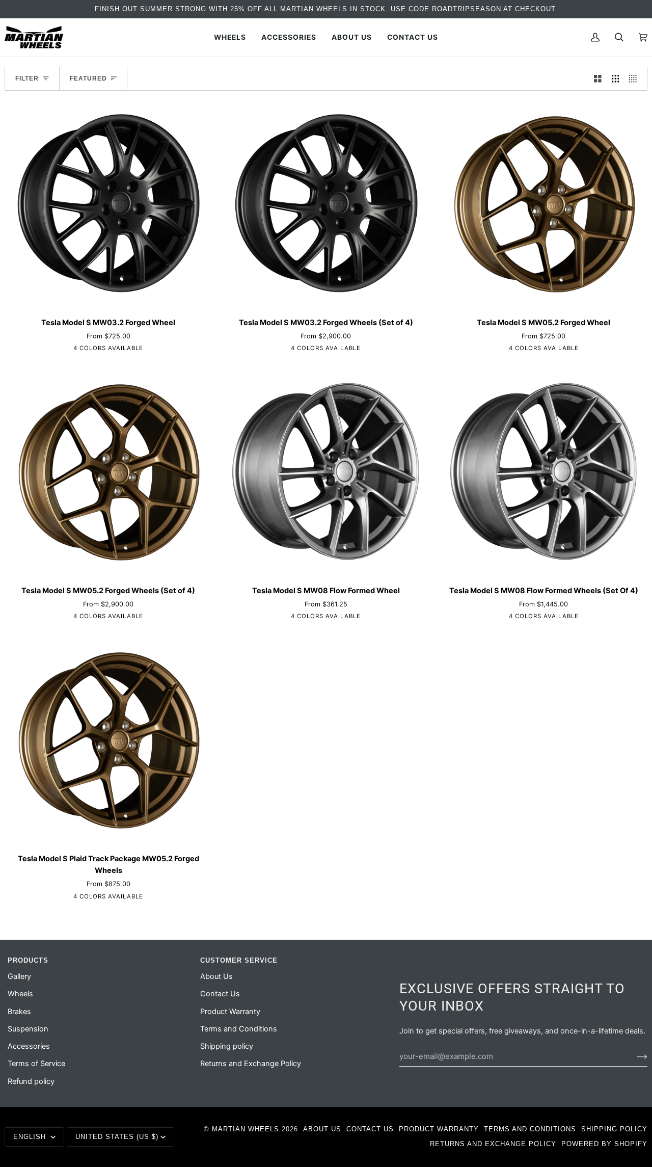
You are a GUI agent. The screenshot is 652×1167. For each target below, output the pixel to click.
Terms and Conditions (238, 1028)
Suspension (28, 1028)
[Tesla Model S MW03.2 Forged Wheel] (108, 204)
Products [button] (28, 960)
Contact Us (220, 993)
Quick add (108, 297)
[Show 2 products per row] (598, 79)
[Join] (633, 1056)
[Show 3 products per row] (615, 79)
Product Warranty (230, 1011)
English (30, 1137)
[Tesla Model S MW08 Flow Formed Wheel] (325, 472)
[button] (230, 37)
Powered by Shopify (604, 1144)
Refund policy (31, 1081)
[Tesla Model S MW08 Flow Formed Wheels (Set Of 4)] (543, 472)
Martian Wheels (245, 1129)
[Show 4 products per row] (635, 79)
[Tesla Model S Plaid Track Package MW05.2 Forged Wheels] (108, 740)
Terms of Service (36, 1063)
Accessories (29, 1046)
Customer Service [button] (239, 960)
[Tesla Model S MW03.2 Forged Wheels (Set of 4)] (325, 204)
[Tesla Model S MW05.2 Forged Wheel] (543, 204)
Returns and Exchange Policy (250, 1063)
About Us (216, 976)
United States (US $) (116, 1137)
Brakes (19, 1011)
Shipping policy (226, 1046)
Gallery (19, 976)
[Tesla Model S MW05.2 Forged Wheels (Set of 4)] (108, 472)
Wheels (20, 993)
